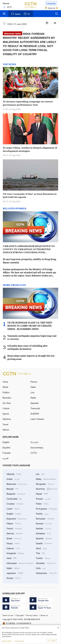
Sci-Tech (7, 403)
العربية (5, 458)
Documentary (36, 447)
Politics (6, 392)
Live (32, 392)
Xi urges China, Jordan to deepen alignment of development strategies (30, 149)
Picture (33, 381)
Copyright (20, 615)
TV (28, 14)
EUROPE (34, 413)
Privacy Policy (7, 641)
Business (7, 397)
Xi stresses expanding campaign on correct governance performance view (28, 103)
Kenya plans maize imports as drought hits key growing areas (31, 357)
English (6, 442)
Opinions (7, 419)
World (5, 387)
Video (33, 387)
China (5, 381)
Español (6, 447)
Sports (6, 413)
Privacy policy (32, 615)
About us (44, 615)
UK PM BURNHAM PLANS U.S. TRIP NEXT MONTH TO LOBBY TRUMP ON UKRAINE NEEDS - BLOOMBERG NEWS (29, 325)
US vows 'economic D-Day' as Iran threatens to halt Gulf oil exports (30, 195)
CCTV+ (33, 453)
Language (51, 3)
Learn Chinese (37, 419)
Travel (5, 424)
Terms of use (8, 615)
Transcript (35, 408)
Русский (34, 442)
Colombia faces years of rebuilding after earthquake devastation (27, 347)
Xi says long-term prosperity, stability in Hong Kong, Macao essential (29, 261)
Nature (6, 429)
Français (7, 453)
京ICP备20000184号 (32, 619)
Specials (34, 403)
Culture (6, 408)
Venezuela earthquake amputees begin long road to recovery (31, 337)
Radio (17, 14)
